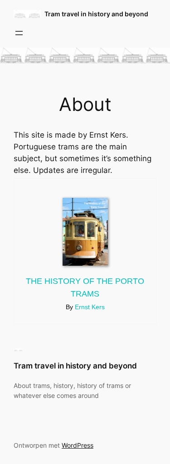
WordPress (77, 445)
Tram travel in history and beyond (96, 14)
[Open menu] (19, 33)
